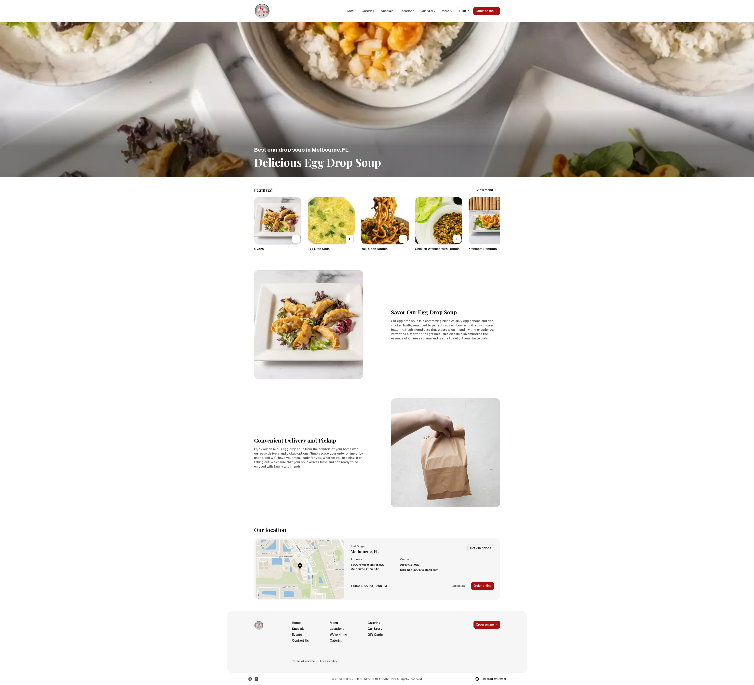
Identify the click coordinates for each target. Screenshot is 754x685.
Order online (482, 586)
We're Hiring (338, 635)
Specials (387, 11)
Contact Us (300, 640)
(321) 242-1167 (409, 565)
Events (297, 635)
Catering (368, 11)
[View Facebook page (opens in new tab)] (250, 679)
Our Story (428, 11)
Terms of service (303, 661)
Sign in (464, 11)
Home (296, 623)
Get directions (480, 548)
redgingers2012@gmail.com (419, 570)
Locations (407, 11)
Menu (351, 11)
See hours (458, 586)
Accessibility (328, 661)
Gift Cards (375, 635)
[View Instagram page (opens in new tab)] (256, 679)
